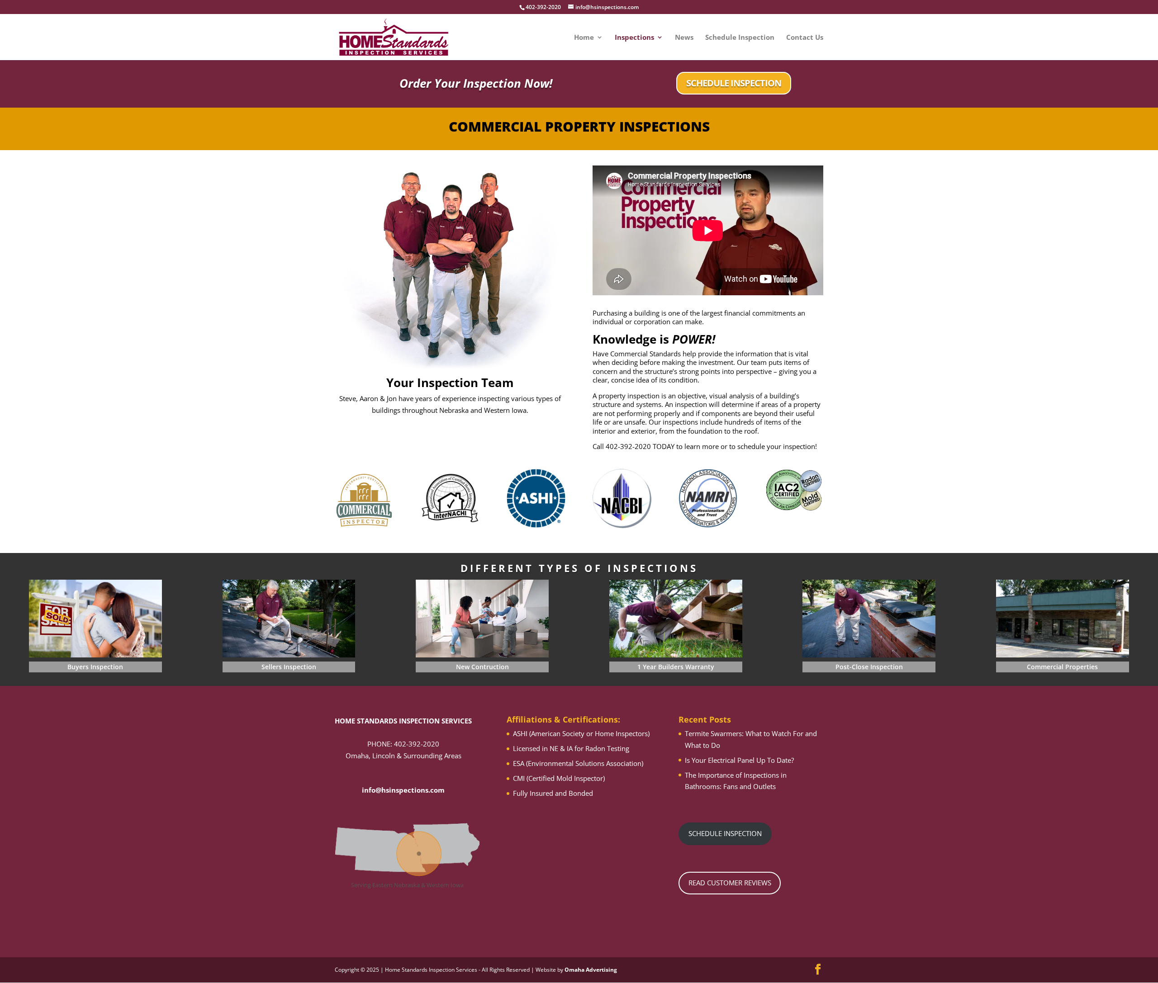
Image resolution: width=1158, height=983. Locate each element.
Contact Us (804, 38)
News (684, 38)
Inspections (634, 38)
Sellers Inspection (288, 666)
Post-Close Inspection (869, 666)
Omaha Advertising (591, 970)
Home (584, 38)
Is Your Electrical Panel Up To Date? (739, 760)
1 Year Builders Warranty (675, 666)
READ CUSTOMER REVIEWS (729, 882)
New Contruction (482, 666)
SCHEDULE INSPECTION (733, 83)
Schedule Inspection (739, 38)
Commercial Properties (1062, 666)
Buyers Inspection (95, 666)
